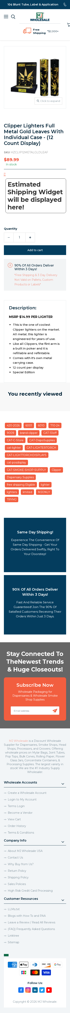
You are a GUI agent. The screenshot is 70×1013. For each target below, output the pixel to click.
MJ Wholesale (18, 741)
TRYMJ (11, 499)
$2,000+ (53, 31)
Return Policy (17, 871)
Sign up (54, 711)
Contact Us (15, 857)
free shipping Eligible (21, 484)
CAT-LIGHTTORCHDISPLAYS (26, 455)
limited (27, 492)
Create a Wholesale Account (27, 793)
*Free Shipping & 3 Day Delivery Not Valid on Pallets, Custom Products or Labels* (35, 279)
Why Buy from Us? (21, 864)
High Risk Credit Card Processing (30, 890)
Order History (17, 826)
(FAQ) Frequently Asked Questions (31, 929)
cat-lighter (14, 447)
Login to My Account (22, 799)
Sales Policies (17, 884)
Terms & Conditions (21, 832)
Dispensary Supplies (20, 477)
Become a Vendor (20, 812)
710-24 (55, 425)
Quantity (10, 228)
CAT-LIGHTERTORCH (41, 447)
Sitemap (13, 942)
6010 (41, 425)
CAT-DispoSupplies (42, 440)
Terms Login (16, 806)
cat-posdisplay (16, 462)
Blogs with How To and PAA (27, 916)
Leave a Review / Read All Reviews (31, 922)
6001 (28, 425)
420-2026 (13, 425)
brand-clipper (29, 433)
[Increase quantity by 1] (30, 237)
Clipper (56, 470)
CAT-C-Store (15, 440)
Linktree (13, 935)
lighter (45, 484)
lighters (12, 492)
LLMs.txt (14, 909)
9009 (10, 433)
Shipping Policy (18, 877)
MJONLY (44, 492)
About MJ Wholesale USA (25, 851)
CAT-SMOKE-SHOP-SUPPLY (26, 470)
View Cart (14, 819)
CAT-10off (50, 433)
